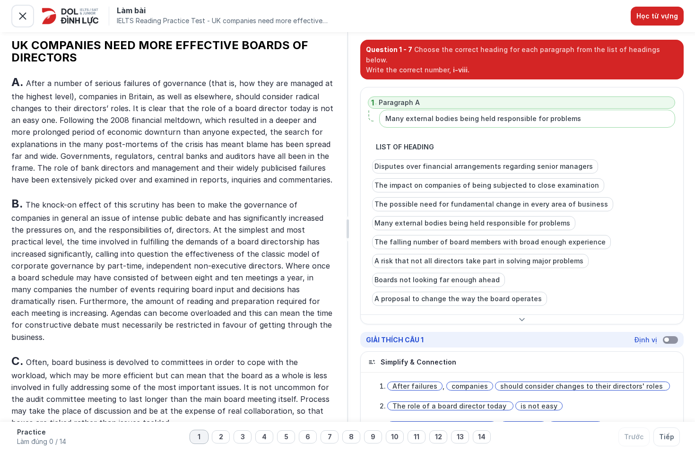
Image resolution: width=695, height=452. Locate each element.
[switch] (670, 340)
